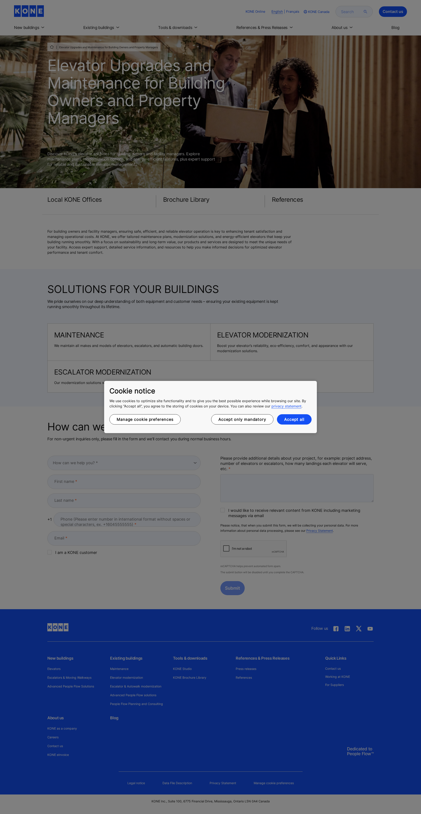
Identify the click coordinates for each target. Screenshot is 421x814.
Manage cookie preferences (145, 419)
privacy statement (286, 406)
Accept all (294, 419)
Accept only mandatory (242, 419)
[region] (210, 407)
